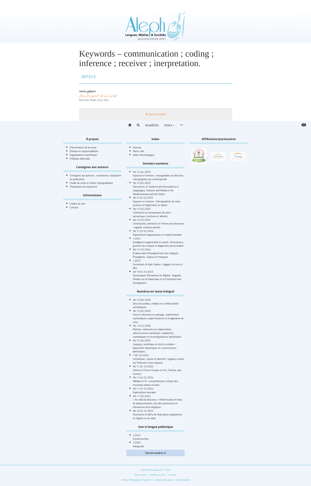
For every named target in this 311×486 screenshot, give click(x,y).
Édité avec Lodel (164, 480)
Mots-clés (138, 151)
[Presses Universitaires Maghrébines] (238, 156)
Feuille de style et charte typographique (91, 182)
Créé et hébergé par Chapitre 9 (136, 480)
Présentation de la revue (83, 147)
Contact (74, 207)
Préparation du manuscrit (83, 186)
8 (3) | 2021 (103, 100)
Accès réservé (183, 480)
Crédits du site (77, 203)
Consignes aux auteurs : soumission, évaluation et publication (95, 177)
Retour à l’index (157, 114)
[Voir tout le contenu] (181, 125)
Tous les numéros (154, 453)
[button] (138, 125)
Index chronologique (143, 154)
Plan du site (140, 475)
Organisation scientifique (83, 154)
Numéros (152, 125)
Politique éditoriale (80, 158)
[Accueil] (130, 125)
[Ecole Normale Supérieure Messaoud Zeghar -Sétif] (199, 156)
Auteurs (137, 147)
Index (168, 125)
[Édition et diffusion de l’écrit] (218, 156)
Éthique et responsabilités (84, 151)
